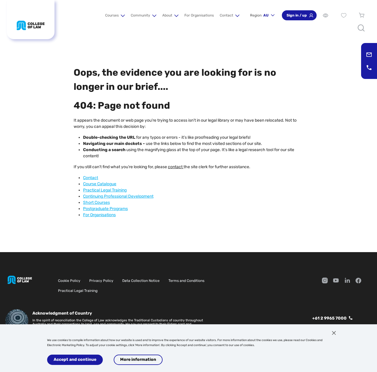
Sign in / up (297, 15)
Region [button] (259, 15)
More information (138, 359)
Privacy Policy (101, 281)
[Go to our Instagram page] (325, 281)
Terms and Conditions (186, 281)
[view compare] (326, 15)
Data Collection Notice (141, 281)
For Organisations (199, 15)
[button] (115, 15)
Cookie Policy (69, 281)
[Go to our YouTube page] (336, 281)
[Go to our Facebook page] (358, 281)
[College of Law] (31, 25)
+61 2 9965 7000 (329, 318)
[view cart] (362, 15)
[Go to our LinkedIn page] (347, 281)
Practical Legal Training (77, 291)
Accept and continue (75, 359)
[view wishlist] (344, 15)
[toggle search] (361, 28)
